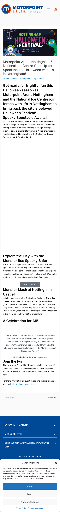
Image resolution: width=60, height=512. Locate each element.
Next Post (53, 397)
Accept (30, 486)
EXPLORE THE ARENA (16, 424)
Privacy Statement (35, 508)
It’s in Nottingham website (21, 384)
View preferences (30, 502)
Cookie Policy (21, 508)
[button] (55, 462)
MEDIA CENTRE (13, 434)
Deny (30, 494)
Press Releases (11, 78)
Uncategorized (25, 78)
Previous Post (8, 397)
